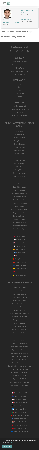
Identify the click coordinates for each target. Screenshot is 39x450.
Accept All (7, 446)
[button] (35, 3)
